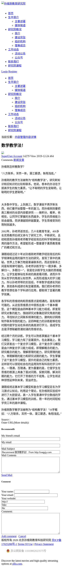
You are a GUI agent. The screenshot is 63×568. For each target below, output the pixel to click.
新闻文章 (18, 160)
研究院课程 (15, 130)
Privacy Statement (44, 544)
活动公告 (20, 53)
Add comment (8, 536)
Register (12, 71)
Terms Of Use (25, 544)
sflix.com (17, 563)
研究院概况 (15, 94)
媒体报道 (20, 25)
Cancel (22, 536)
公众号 (19, 57)
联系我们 (13, 126)
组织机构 (20, 41)
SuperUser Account (11, 156)
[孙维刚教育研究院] (13, 3)
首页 (10, 78)
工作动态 (13, 114)
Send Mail (6, 475)
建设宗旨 (20, 37)
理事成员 (20, 45)
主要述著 (20, 21)
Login (4, 71)
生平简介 (13, 82)
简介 (17, 33)
